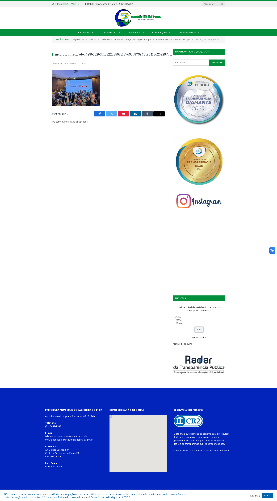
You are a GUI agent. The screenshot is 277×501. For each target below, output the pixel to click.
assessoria (196, 437)
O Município (110, 32)
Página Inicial (86, 32)
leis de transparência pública (192, 443)
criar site (194, 433)
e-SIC (60, 466)
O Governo (134, 32)
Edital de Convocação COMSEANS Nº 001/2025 (109, 4)
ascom (59, 63)
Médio (180, 320)
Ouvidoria (50, 466)
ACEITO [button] (267, 495)
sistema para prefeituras (215, 433)
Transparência (187, 32)
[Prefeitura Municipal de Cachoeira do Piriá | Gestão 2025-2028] (138, 18)
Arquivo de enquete (182, 343)
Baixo (180, 323)
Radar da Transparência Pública (212, 450)
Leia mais (84, 497)
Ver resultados (199, 337)
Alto (179, 316)
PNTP (188, 450)
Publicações (159, 32)
